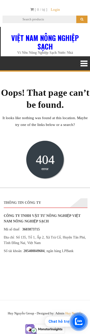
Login (55, 10)
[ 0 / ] (40, 10)
